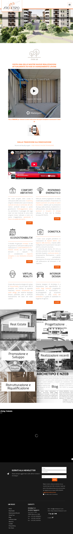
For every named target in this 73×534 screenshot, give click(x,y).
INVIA (54, 480)
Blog (10, 517)
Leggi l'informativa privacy (49, 492)
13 (45, 41)
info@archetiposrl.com (57, 509)
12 (43, 41)
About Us (11, 521)
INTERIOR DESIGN (55, 275)
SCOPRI (29, 223)
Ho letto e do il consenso (51, 494)
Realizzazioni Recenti (14, 513)
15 (49, 41)
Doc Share (11, 528)
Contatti (11, 523)
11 (41, 41)
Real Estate (12, 511)
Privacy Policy (12, 526)
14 (47, 41)
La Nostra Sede (12, 519)
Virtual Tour (12, 515)
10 (40, 41)
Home (10, 508)
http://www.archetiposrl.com (58, 511)
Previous (4, 25)
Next (69, 25)
